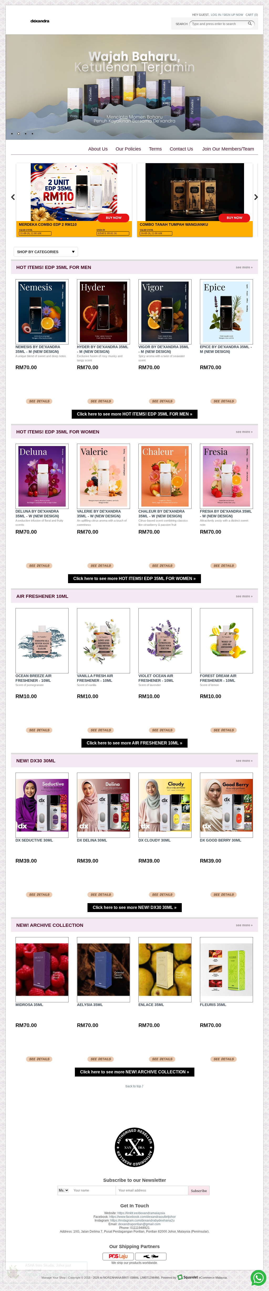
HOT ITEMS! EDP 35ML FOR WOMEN (134, 431)
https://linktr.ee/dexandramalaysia (141, 1213)
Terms (155, 149)
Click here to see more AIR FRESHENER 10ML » (134, 743)
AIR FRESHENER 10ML (134, 596)
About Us (98, 149)
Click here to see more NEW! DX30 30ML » (135, 907)
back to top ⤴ (134, 1086)
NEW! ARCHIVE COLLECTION (134, 925)
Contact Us (181, 149)
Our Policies (128, 149)
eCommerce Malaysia (213, 1277)
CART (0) (252, 14)
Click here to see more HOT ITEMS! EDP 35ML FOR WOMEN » (134, 578)
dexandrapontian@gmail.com (139, 1224)
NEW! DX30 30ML (134, 760)
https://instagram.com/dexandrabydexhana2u (142, 1220)
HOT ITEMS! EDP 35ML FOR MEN (134, 267)
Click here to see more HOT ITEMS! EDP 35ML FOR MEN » (134, 414)
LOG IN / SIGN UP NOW (227, 14)
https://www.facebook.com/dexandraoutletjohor (142, 1217)
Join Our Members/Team (228, 149)
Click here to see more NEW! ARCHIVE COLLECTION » (134, 1072)
